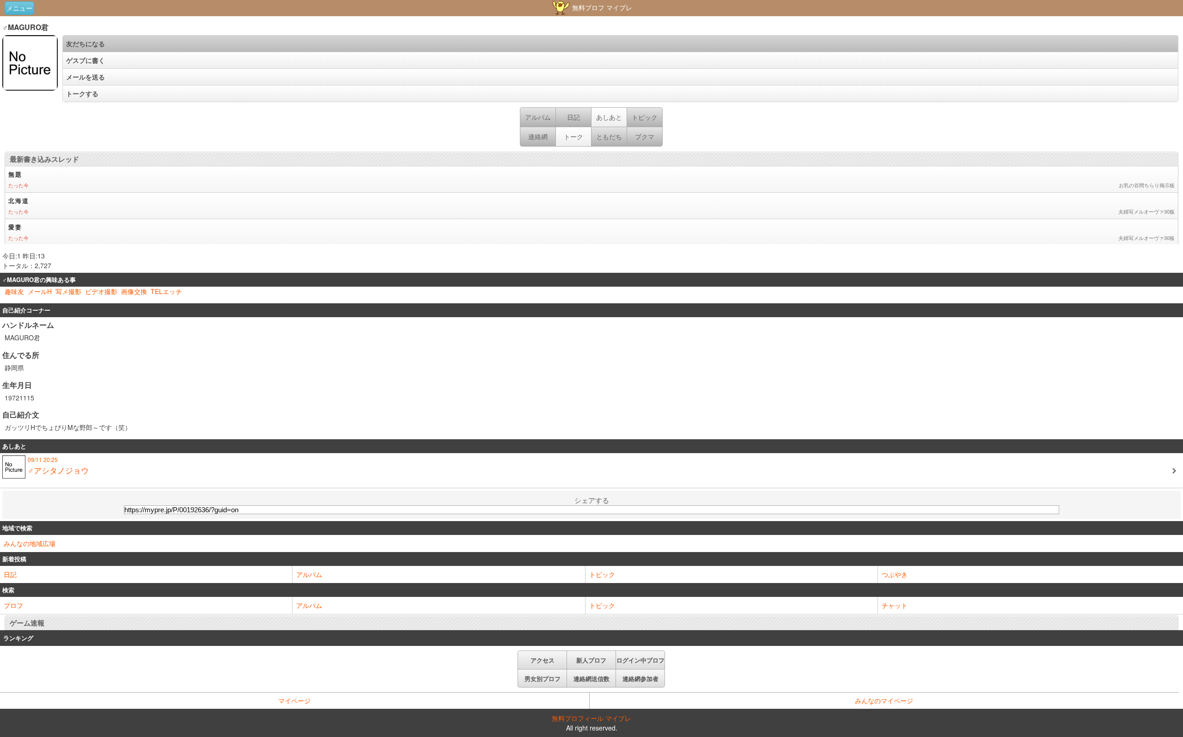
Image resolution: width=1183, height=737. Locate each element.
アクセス (543, 660)
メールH (40, 291)
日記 (10, 574)
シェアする (591, 500)
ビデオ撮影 (101, 291)
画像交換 (134, 291)
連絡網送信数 (591, 678)
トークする (82, 93)
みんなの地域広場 (29, 543)
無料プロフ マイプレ (601, 7)
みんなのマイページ (884, 700)
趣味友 (14, 291)
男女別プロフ (542, 678)
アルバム (309, 574)
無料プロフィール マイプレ (591, 718)
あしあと (609, 117)
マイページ (294, 700)
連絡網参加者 (640, 678)
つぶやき (895, 574)
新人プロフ (591, 660)
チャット (895, 605)
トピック (602, 574)
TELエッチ (166, 291)
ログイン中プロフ (640, 660)
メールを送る (85, 76)
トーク (573, 136)
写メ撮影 (68, 291)
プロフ (13, 605)
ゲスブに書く (85, 60)
